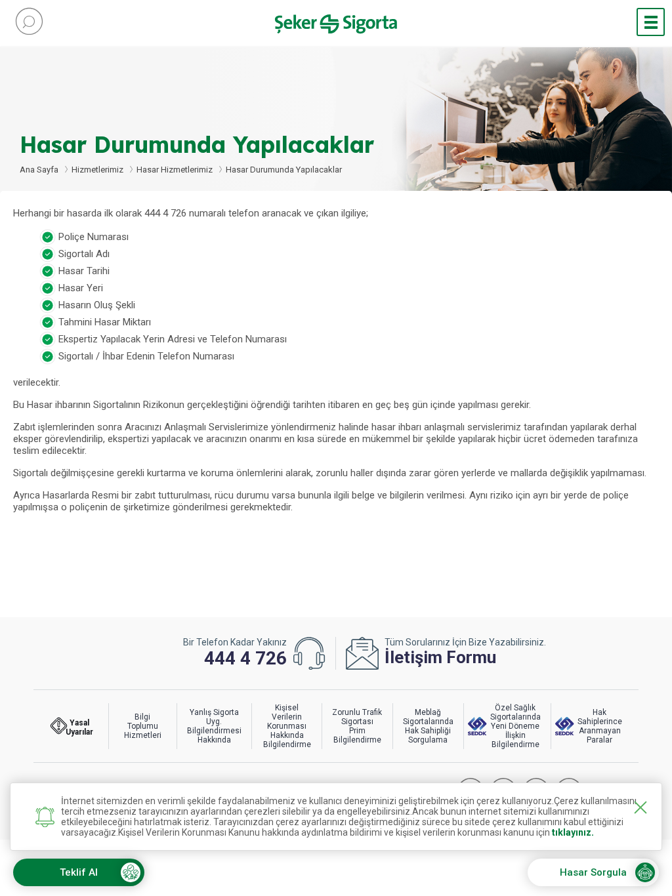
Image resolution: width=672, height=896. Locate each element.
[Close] (640, 807)
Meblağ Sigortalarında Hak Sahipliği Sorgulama (428, 726)
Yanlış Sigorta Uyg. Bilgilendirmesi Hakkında (214, 726)
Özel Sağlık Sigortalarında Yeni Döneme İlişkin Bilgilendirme (515, 726)
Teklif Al (79, 872)
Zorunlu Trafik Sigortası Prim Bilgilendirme (357, 726)
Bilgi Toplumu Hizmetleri (142, 726)
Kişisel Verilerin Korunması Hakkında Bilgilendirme (287, 726)
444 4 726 (245, 658)
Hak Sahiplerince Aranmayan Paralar (600, 726)
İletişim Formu (440, 657)
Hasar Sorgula (593, 872)
